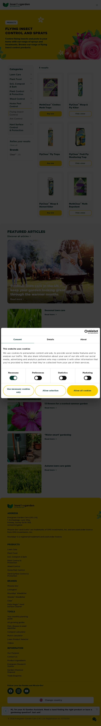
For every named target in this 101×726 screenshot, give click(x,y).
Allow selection (50, 390)
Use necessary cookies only (18, 391)
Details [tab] (50, 339)
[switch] (38, 378)
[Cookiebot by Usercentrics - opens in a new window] (86, 332)
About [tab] (83, 339)
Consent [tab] (17, 339)
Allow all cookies (82, 390)
